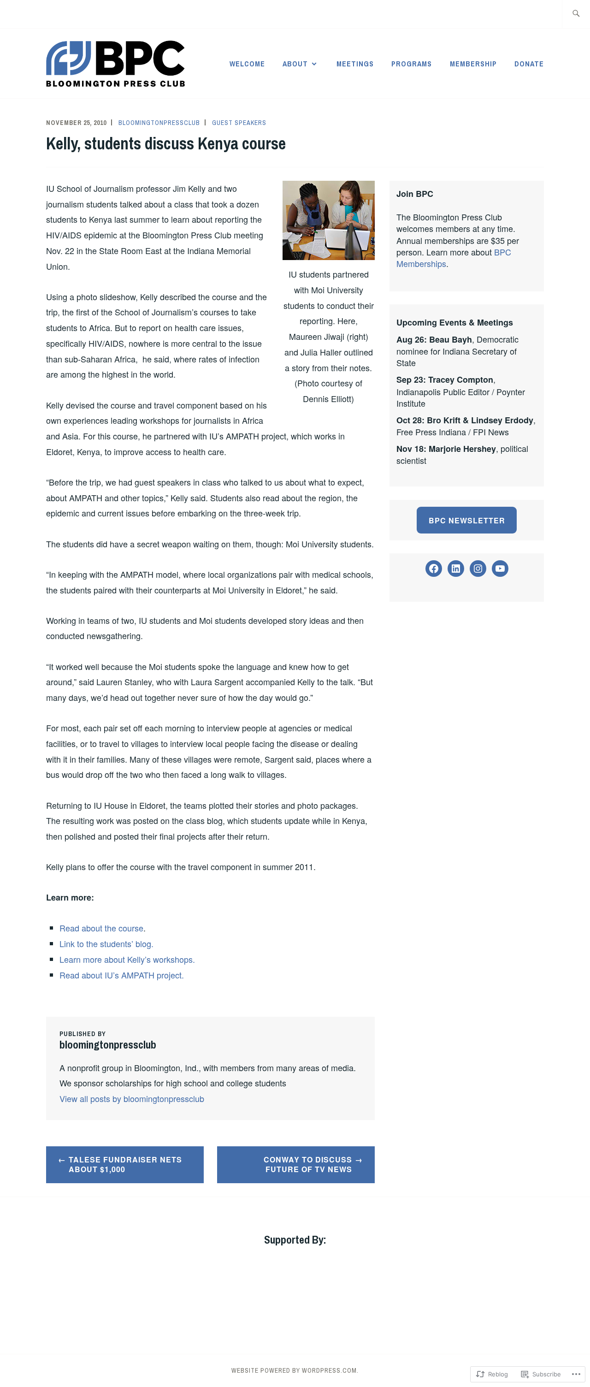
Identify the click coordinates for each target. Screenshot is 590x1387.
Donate (529, 64)
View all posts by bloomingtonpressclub (131, 1098)
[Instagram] (478, 568)
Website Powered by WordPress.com (294, 1370)
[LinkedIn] (456, 568)
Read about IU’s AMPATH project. (121, 975)
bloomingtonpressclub (159, 123)
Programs (411, 64)
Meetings (355, 64)
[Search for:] (576, 14)
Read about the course (101, 928)
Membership (473, 64)
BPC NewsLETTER (467, 520)
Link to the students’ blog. (106, 943)
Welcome (247, 64)
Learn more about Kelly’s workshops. (127, 959)
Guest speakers (239, 123)
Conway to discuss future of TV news (308, 1164)
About (295, 64)
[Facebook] (433, 568)
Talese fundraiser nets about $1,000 (125, 1164)
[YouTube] (500, 568)
